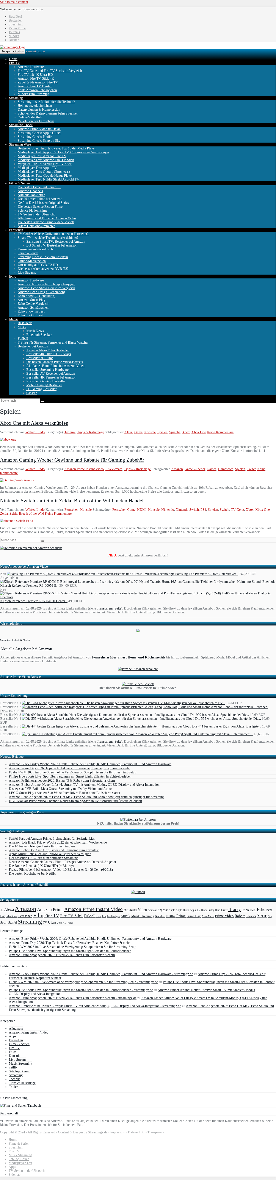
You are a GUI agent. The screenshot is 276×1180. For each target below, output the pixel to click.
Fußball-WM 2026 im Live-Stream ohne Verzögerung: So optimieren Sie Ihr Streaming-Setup (72, 772)
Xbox (186, 432)
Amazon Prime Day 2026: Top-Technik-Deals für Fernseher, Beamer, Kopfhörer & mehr (69, 768)
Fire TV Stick (71, 915)
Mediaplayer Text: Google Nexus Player (45, 175)
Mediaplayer (113, 916)
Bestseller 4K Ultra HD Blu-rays (48, 354)
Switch (224, 509)
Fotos (12, 1052)
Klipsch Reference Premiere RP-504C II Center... (33, 601)
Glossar (31, 393)
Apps (12, 1036)
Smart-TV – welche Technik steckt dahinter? (48, 237)
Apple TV (195, 909)
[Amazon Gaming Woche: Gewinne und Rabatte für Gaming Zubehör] (17, 480)
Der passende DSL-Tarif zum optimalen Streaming (43, 858)
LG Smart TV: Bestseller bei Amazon (51, 245)
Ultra (52, 922)
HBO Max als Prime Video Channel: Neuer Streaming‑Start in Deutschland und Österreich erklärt (75, 801)
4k (1, 909)
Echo (12, 276)
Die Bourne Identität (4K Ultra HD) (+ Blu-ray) (41, 865)
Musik (22, 327)
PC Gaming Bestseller (41, 389)
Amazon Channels (30, 191)
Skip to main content (14, 2)
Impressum (117, 1132)
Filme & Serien (19, 183)
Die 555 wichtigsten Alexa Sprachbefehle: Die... (228, 718)
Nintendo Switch (187, 509)
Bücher (14, 40)
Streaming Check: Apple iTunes (39, 133)
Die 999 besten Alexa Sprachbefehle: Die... (219, 714)
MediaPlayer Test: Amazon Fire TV (42, 156)
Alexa (128, 432)
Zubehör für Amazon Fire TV (38, 82)
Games (211, 469)
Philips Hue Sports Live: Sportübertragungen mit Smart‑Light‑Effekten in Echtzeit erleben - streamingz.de (81, 990)
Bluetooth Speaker (39, 334)
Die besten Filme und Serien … (39, 187)
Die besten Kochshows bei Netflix (32, 873)
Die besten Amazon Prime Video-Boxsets (46, 222)
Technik (69, 432)
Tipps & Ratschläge (90, 432)
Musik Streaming (142, 916)
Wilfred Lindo (35, 432)
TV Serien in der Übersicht (36, 214)
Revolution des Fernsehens (36, 121)
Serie (262, 915)
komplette (101, 916)
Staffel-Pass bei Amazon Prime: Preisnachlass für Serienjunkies (52, 838)
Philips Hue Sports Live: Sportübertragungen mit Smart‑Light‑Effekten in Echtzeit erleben (70, 776)
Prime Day (194, 916)
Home (13, 59)
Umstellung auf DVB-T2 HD (38, 265)
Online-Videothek (30, 117)
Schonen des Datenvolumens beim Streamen (48, 113)
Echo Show (11, 916)
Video (70, 922)
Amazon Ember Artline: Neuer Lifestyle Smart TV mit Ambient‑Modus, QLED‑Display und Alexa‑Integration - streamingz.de (95, 1006)
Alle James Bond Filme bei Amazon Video (47, 218)
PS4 (203, 509)
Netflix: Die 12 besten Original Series (43, 202)
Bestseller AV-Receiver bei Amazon (50, 373)
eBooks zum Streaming (33, 94)
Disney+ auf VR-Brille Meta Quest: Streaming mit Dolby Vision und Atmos (60, 788)
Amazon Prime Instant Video (84, 469)
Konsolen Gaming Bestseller (45, 381)
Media (13, 319)
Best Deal (15, 16)
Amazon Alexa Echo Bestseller (47, 350)
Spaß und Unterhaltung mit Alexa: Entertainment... (218, 734)
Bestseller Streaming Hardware (47, 369)
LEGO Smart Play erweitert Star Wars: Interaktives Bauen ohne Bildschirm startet (64, 793)
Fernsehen (16, 230)
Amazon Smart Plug (31, 300)
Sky (270, 916)
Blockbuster (221, 909)
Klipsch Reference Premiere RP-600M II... (29, 585)
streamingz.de (35, 51)
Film (38, 915)
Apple (172, 909)
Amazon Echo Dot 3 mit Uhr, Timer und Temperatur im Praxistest (54, 850)
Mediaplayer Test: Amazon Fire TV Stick (46, 160)
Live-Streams (27, 272)
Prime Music (208, 916)
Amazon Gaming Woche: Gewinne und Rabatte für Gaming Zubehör (72, 460)
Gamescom (225, 469)
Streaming (15, 24)
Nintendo (167, 509)
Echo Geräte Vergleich (33, 303)
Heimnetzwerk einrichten (35, 105)
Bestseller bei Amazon (33, 346)
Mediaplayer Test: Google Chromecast (44, 171)
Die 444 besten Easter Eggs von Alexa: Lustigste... (226, 726)
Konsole (150, 432)
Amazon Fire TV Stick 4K (36, 78)
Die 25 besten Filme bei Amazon (40, 199)
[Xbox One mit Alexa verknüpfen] (8, 439)
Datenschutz (136, 1132)
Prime (181, 916)
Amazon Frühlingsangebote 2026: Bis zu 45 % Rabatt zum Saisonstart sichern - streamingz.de (72, 998)
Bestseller (15, 20)
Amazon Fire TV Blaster (35, 86)
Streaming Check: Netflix (35, 136)
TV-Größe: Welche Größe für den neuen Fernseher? (53, 234)
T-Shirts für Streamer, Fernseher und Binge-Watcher (53, 342)
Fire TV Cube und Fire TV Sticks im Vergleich (50, 70)
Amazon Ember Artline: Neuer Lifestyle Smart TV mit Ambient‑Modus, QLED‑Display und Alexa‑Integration (84, 784)
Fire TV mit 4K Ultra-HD (35, 74)
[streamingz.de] (12, 47)
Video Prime (17, 28)
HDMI (141, 509)
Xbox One (198, 432)
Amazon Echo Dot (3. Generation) (41, 292)
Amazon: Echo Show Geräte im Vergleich (46, 288)
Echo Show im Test (31, 311)
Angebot (162, 909)
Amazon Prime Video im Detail (39, 129)
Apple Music (182, 909)
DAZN (245, 909)
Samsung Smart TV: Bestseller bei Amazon (55, 241)
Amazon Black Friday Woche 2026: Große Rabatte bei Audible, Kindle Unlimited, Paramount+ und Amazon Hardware (90, 764)
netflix (13, 1067)
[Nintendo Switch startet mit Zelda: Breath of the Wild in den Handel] (16, 521)
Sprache (174, 432)
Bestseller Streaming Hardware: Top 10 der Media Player (57, 148)
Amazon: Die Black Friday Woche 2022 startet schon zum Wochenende (58, 842)
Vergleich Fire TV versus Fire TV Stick (45, 164)
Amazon (177, 469)
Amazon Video (135, 909)
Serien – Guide (28, 253)
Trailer (13, 1087)
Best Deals (25, 323)
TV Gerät (237, 509)
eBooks (14, 36)
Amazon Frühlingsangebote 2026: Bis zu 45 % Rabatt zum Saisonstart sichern (62, 780)
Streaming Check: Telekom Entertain (43, 257)
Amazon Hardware (31, 67)
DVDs (253, 910)
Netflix (171, 916)
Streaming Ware (20, 144)
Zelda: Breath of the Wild (26, 513)
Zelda (4, 513)
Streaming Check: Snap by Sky (39, 140)
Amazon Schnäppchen (33, 307)
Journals (14, 32)
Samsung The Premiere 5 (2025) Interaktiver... (206, 574)
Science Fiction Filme (32, 210)
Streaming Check (21, 125)
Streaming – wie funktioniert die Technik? (46, 102)
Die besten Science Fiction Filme (40, 206)
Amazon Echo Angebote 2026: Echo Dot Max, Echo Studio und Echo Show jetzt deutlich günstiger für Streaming (87, 797)
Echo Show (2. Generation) (36, 296)
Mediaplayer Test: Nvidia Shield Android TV (48, 179)
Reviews (251, 916)
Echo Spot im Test (30, 315)
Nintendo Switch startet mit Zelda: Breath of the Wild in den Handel (72, 500)
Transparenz (155, 1132)
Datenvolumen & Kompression (39, 109)
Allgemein (16, 1028)
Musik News (35, 331)
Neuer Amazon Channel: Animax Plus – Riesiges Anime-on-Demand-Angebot (62, 862)
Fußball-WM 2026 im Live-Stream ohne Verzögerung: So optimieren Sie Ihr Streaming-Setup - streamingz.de (83, 982)
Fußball (23, 338)
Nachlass (160, 916)
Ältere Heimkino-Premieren (36, 226)
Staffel (12, 922)
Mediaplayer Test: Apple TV (37, 168)
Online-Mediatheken (32, 261)
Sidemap (14, 1174)
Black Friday (207, 910)
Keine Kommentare (220, 432)
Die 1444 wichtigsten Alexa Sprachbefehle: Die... (191, 703)
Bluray (234, 909)
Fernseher (118, 509)
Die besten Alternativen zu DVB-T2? (43, 268)
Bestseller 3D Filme (39, 358)
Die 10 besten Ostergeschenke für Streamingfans (42, 846)
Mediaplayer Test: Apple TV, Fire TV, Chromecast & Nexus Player (63, 152)
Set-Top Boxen (19, 1071)
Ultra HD (61, 922)
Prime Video (224, 916)
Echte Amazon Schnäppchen (37, 90)
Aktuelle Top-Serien (31, 195)
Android (152, 910)
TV (45, 922)
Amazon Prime (50, 909)
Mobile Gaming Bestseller (44, 385)
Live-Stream (113, 469)
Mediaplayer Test (20, 1163)
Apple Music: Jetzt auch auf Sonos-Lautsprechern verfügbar (50, 854)
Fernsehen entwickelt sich (35, 249)
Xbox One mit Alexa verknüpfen (34, 423)
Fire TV (14, 63)
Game (138, 432)
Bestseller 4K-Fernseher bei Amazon (51, 377)
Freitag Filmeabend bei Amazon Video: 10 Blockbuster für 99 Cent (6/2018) (61, 869)
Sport (3, 922)
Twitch (251, 469)
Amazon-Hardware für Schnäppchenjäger (46, 284)
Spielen (162, 432)
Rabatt (240, 916)
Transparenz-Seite (109, 608)
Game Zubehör (195, 469)
